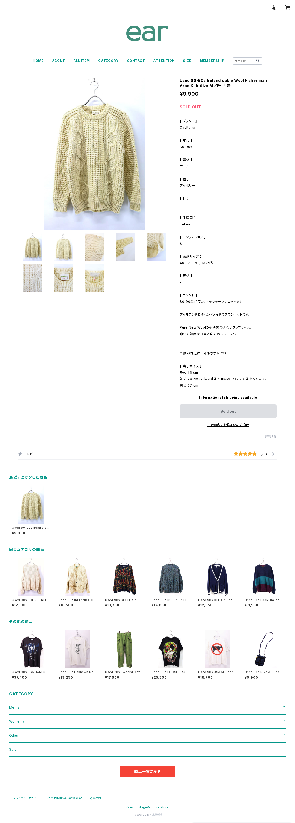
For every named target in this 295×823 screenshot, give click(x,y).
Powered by (142, 814)
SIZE (187, 61)
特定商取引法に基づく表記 (64, 798)
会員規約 (95, 798)
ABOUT (58, 61)
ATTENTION (164, 61)
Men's (14, 707)
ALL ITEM (81, 61)
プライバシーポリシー (26, 798)
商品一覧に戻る (147, 771)
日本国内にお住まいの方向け (228, 425)
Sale (13, 749)
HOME (38, 61)
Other (14, 735)
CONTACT (136, 61)
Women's (17, 721)
